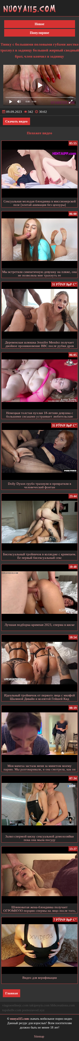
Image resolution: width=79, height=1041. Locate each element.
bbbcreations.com (62, 1005)
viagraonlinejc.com (15, 1005)
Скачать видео (16, 121)
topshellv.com (11, 1010)
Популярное (39, 33)
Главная (11, 993)
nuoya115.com (19, 1018)
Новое (39, 24)
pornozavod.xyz (33, 1010)
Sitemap (39, 1036)
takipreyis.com (39, 1005)
